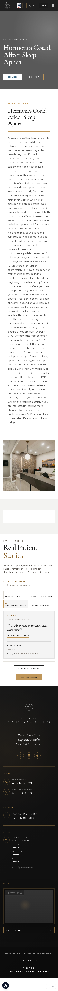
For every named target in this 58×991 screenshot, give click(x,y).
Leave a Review (29, 677)
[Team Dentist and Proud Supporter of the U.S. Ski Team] (19, 5)
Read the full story (18, 636)
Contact (34, 77)
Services (13, 77)
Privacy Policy (29, 961)
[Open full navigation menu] (53, 5)
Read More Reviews (29, 669)
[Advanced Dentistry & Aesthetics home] (8, 5)
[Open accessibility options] (5, 985)
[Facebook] (20, 755)
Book (44, 5)
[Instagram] (29, 755)
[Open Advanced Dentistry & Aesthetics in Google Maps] (29, 906)
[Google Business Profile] (37, 755)
